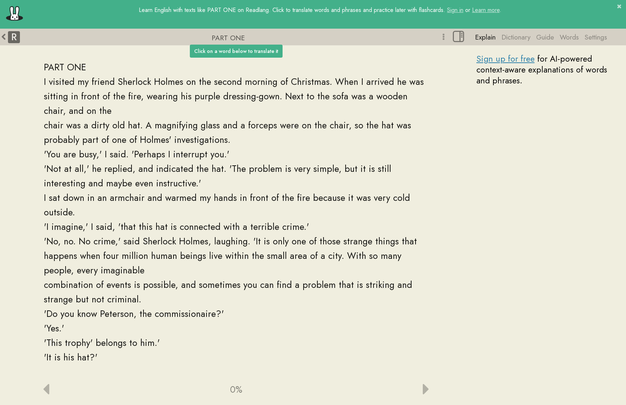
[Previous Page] (93, 389)
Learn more (486, 10)
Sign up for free (505, 59)
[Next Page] (379, 389)
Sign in (455, 10)
